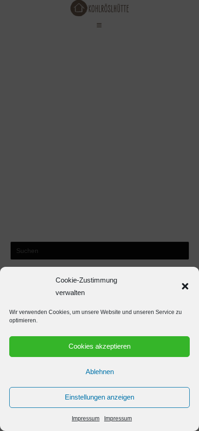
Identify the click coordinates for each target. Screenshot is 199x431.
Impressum (86, 418)
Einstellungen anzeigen (99, 397)
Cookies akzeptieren (99, 346)
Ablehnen (100, 372)
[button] (185, 286)
